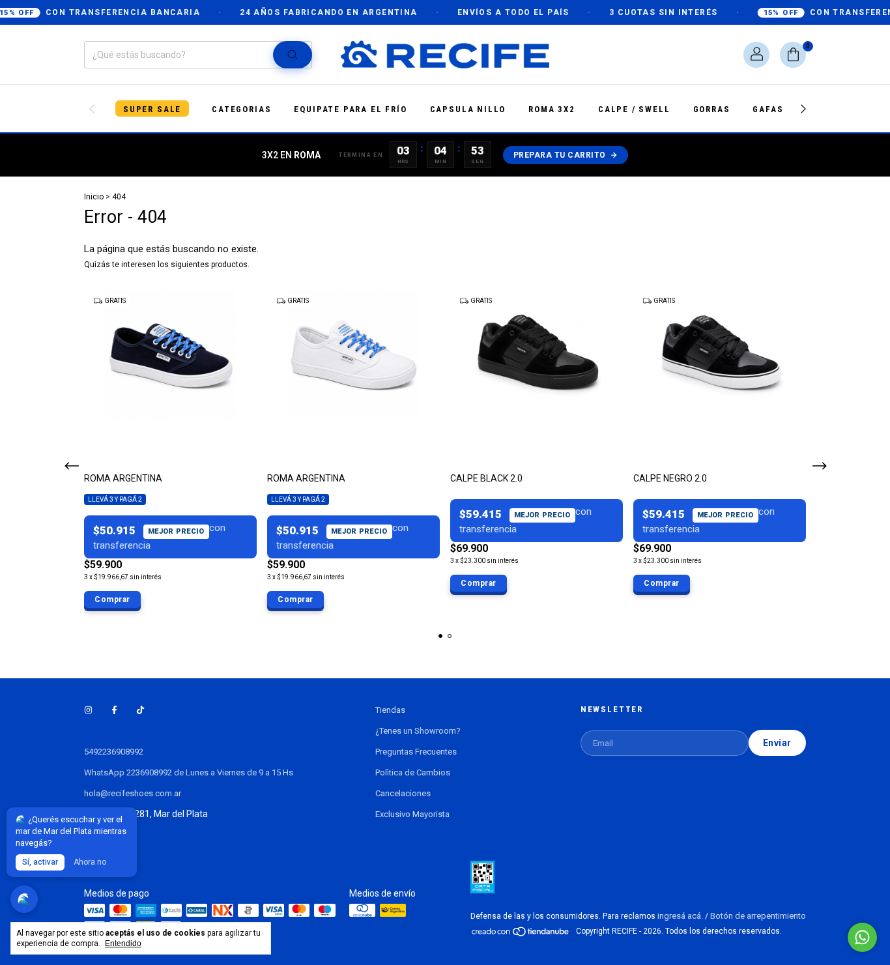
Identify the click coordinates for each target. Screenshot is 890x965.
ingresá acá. (680, 916)
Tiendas (390, 710)
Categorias (241, 109)
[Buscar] (292, 54)
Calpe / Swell (634, 109)
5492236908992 (113, 751)
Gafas (768, 109)
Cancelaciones (403, 793)
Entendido (123, 943)
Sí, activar (40, 862)
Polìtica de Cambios (412, 772)
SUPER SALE (152, 109)
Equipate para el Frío (350, 109)
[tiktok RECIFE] (140, 710)
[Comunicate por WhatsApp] (862, 937)
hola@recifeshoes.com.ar (132, 793)
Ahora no (90, 862)
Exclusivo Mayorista (412, 814)
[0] (793, 55)
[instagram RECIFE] (88, 710)
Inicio (94, 196)
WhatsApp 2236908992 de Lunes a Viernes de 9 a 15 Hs (188, 772)
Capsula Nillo (468, 109)
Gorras (711, 109)
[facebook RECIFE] (114, 710)
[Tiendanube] (520, 934)
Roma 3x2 (551, 109)
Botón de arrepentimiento (758, 916)
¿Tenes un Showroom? (418, 731)
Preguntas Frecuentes (416, 751)
